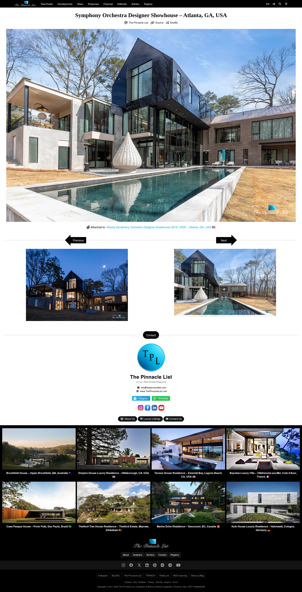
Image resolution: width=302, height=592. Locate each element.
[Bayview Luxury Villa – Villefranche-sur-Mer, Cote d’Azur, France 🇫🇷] (263, 468)
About (126, 554)
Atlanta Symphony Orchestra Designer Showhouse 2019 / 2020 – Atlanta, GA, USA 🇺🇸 (160, 227)
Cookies (128, 582)
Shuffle (174, 22)
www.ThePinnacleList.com (153, 391)
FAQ (135, 582)
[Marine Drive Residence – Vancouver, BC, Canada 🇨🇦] (188, 522)
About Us (129, 418)
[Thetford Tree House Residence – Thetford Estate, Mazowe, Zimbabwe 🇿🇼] (113, 522)
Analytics (137, 554)
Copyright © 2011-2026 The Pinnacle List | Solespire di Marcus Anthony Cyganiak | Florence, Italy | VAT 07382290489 (151, 586)
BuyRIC (116, 575)
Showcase (93, 4)
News (80, 4)
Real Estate (47, 4)
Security (159, 582)
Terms (175, 582)
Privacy (151, 582)
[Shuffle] (274, 4)
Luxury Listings (152, 418)
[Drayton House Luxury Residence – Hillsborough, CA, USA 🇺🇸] (113, 468)
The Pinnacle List (138, 22)
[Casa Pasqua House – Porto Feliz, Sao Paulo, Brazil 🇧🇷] (39, 522)
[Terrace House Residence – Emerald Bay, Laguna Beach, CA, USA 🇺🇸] (188, 468)
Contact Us (175, 418)
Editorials (122, 4)
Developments (65, 4)
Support (167, 582)
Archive (150, 554)
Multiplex (142, 582)
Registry (148, 4)
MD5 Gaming (180, 575)
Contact (162, 554)
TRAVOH (150, 575)
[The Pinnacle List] (151, 543)
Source (159, 22)
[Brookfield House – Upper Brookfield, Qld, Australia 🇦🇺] (39, 468)
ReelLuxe (164, 575)
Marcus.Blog (197, 575)
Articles (135, 4)
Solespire (103, 575)
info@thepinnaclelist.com (153, 387)
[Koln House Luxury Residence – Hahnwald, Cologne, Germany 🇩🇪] (263, 522)
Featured (108, 4)
